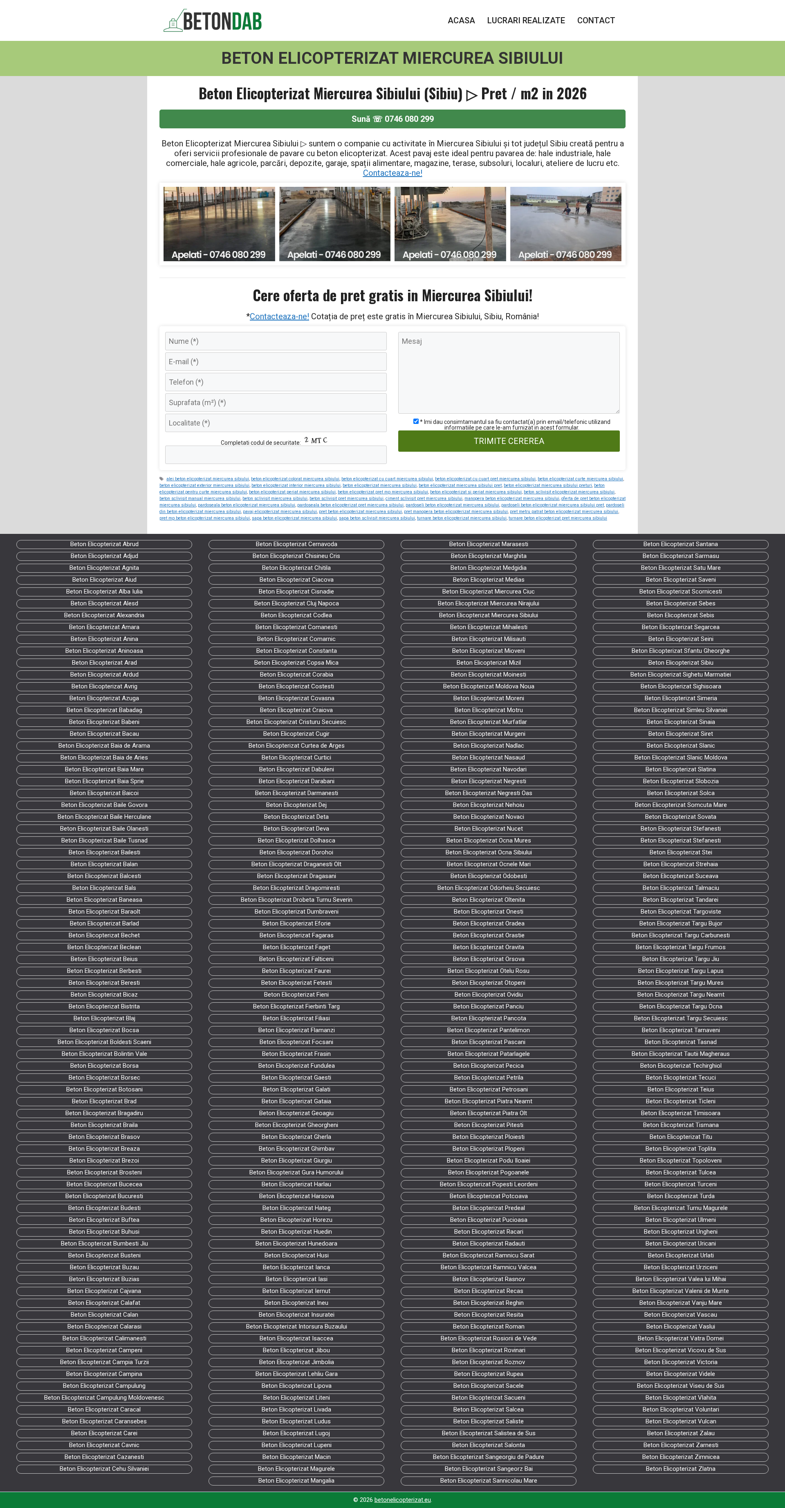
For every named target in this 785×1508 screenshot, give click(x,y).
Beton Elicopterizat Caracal (104, 1409)
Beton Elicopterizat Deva (296, 828)
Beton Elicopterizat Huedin (296, 1231)
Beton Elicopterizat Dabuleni (296, 769)
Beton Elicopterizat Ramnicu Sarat (488, 1255)
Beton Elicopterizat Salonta (488, 1445)
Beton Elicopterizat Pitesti (488, 1125)
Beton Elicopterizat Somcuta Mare (681, 805)
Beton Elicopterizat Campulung (104, 1385)
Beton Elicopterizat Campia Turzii (104, 1362)
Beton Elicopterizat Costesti (296, 686)
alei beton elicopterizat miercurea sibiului (207, 479)
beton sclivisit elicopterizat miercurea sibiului (569, 492)
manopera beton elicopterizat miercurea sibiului (511, 498)
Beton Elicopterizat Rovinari (488, 1350)
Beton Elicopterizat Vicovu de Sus (680, 1350)
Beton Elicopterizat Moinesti (488, 674)
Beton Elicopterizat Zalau (681, 1433)
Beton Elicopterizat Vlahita (681, 1397)
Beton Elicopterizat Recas (488, 1291)
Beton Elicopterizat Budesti (104, 1208)
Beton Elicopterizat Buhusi (104, 1231)
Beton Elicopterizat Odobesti (489, 876)
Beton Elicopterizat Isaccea (296, 1338)
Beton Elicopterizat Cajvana (104, 1291)
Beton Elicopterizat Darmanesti (296, 793)
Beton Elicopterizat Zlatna (680, 1468)
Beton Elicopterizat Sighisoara (681, 686)
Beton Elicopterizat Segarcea (681, 627)
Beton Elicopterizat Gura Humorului (296, 1172)
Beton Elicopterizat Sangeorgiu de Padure (488, 1457)
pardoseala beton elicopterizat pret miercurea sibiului (350, 505)
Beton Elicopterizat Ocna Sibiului (489, 852)
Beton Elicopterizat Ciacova (297, 579)
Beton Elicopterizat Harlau (296, 1184)
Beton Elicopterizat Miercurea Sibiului (488, 615)
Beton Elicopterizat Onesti (488, 911)
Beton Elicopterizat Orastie (489, 935)
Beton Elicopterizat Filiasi (296, 1018)
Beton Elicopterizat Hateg (296, 1208)
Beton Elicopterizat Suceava (680, 876)
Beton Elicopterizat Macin (296, 1457)
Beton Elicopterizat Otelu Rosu (488, 971)
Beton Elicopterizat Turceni (681, 1184)
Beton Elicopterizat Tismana (681, 1125)
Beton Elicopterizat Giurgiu (296, 1160)
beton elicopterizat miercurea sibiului (380, 485)
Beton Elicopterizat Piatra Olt (488, 1113)
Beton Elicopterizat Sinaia (681, 722)
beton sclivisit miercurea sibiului (274, 498)
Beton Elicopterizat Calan (104, 1314)
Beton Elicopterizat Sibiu (680, 662)
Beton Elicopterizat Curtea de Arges (297, 745)
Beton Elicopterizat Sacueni (488, 1397)
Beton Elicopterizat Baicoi (104, 793)
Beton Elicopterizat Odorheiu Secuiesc (488, 888)
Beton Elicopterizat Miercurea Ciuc (488, 591)
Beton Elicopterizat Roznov (488, 1362)
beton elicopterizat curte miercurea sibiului (580, 479)
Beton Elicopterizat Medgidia (489, 567)
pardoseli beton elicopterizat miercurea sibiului (452, 505)
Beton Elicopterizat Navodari (489, 769)
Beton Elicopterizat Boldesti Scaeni (104, 1042)
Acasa (461, 20)
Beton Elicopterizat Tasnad (681, 1042)
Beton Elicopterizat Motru (489, 710)
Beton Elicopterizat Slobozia (681, 781)
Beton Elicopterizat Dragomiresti (296, 888)
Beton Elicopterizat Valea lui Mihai (681, 1279)
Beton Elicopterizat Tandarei (680, 899)
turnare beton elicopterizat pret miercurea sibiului (558, 518)
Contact (596, 20)
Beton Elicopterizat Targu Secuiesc (681, 1018)
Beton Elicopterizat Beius (104, 959)
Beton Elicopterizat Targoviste (681, 911)
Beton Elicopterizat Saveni (681, 579)
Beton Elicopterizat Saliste (488, 1421)
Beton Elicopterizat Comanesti (296, 627)
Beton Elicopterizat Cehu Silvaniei (104, 1468)
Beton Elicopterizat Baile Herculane (104, 816)
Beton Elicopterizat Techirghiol (681, 1065)
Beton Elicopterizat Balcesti (104, 876)
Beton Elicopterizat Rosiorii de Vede (489, 1338)
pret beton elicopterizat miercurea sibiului (360, 511)
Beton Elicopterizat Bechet (104, 935)
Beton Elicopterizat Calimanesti (104, 1338)
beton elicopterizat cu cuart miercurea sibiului (387, 479)
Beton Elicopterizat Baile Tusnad (104, 840)
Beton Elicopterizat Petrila (488, 1077)
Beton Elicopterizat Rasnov (489, 1279)
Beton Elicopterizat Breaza (104, 1148)
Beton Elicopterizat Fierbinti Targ (296, 1006)
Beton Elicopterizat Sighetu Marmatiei (680, 674)
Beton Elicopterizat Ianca (296, 1267)
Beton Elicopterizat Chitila (296, 567)
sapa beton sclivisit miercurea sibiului (377, 518)
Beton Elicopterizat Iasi (296, 1279)
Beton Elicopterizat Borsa (104, 1065)
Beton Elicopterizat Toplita (681, 1148)
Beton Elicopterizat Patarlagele (489, 1054)
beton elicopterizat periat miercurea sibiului (292, 492)
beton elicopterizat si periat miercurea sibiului (476, 492)
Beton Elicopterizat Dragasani (296, 876)
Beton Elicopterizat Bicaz (104, 994)
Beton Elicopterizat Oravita (488, 947)
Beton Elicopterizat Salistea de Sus (489, 1433)
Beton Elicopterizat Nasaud (488, 757)
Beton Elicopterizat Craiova (296, 710)
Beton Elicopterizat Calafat (104, 1302)
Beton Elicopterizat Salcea (488, 1409)
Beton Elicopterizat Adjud (104, 556)
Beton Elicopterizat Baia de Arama (104, 745)
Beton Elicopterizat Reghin (488, 1302)
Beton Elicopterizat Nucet (489, 828)
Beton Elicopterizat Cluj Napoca (296, 603)
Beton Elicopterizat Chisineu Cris (296, 556)
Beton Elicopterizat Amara (104, 627)
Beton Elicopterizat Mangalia (296, 1480)
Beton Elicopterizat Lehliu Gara (297, 1374)
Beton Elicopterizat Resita (488, 1314)
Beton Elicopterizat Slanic (681, 745)
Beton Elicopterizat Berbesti (104, 971)
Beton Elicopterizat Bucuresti (104, 1196)
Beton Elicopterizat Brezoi (104, 1160)
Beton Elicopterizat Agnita (104, 567)
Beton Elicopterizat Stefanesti (681, 828)
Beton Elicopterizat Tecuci (681, 1077)
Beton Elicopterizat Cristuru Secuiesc (296, 722)
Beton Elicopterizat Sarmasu (681, 556)
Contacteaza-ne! (392, 173)
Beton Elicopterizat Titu (681, 1137)
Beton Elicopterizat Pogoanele (488, 1172)
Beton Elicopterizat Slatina (681, 769)
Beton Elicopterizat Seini (680, 639)
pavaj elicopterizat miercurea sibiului (280, 511)
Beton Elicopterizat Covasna (296, 698)
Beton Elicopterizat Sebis (680, 615)
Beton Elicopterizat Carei (104, 1433)
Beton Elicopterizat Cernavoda (296, 544)
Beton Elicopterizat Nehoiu (488, 805)
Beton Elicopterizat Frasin (296, 1054)
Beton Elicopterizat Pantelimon (488, 1030)
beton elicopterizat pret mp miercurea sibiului (383, 492)
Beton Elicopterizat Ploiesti (489, 1137)
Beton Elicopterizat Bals (104, 888)
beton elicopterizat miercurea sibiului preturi (548, 485)
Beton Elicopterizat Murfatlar (488, 722)
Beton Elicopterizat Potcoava (489, 1196)
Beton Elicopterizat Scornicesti (680, 591)
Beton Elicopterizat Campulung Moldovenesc (104, 1397)
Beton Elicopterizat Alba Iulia (104, 591)
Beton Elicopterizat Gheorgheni (296, 1125)
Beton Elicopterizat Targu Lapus (681, 971)
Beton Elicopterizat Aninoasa (104, 650)
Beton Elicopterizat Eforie (296, 923)
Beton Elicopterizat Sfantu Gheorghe (681, 650)
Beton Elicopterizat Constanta (296, 650)
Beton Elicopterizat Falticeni (296, 959)
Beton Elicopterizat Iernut (296, 1291)
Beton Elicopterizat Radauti (489, 1243)
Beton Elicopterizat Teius (681, 1089)
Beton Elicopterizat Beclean (104, 947)
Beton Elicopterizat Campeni (104, 1350)
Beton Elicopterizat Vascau (680, 1314)
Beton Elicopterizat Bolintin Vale (104, 1054)
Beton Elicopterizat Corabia (296, 674)
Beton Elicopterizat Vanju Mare (680, 1302)
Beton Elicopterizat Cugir (296, 733)
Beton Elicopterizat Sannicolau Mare (488, 1480)
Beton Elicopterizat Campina (104, 1374)
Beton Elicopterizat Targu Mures (681, 982)
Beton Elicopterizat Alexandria (104, 615)
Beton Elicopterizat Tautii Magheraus (681, 1054)
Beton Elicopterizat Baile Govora (104, 805)
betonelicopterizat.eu (403, 1500)
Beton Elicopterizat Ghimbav (296, 1148)
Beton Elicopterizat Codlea (296, 615)
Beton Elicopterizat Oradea (489, 923)
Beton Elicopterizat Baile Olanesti (104, 828)
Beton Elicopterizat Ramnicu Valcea (488, 1267)
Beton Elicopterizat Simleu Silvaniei (680, 710)
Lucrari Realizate (526, 20)
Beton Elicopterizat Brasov (104, 1137)
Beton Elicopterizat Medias (489, 579)
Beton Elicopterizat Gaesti (296, 1077)
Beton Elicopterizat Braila (104, 1125)
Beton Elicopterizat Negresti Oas (488, 793)
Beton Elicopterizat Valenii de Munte (680, 1291)
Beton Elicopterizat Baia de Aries (104, 757)
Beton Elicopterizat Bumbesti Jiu (104, 1243)
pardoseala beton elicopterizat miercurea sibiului (246, 505)
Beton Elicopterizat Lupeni (297, 1445)
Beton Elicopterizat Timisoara (680, 1113)
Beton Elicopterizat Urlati (681, 1255)
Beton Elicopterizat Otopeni (488, 982)
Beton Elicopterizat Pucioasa (488, 1219)
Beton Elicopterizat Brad (104, 1101)
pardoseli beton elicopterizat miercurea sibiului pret (552, 505)
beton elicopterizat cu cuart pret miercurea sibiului (485, 479)
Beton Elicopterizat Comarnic (296, 639)
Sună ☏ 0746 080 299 (393, 119)
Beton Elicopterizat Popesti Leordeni (489, 1184)
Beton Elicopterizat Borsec (104, 1077)
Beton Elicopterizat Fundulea (296, 1065)
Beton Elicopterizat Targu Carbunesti (681, 935)
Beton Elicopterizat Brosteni (104, 1172)
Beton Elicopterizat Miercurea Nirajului (488, 603)
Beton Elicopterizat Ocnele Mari (489, 864)
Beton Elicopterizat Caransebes (104, 1421)
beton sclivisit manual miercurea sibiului (199, 498)
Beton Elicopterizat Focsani (296, 1042)
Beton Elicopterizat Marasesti (488, 544)
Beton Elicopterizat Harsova (296, 1196)
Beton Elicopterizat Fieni (296, 994)
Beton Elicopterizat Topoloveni (681, 1160)
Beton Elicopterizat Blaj (104, 1018)
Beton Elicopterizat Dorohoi (296, 852)
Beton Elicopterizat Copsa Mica (296, 662)
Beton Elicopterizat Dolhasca (296, 840)
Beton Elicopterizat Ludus (296, 1421)
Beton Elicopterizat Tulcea (681, 1172)
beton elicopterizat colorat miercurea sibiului (295, 479)
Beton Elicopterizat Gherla (296, 1137)
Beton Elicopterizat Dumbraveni (297, 911)
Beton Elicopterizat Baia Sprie (104, 781)
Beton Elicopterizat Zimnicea (681, 1457)
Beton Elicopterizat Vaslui (680, 1326)
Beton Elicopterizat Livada (296, 1409)
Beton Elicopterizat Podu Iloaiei (488, 1160)
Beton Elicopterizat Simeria (681, 698)
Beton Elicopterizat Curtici (296, 757)
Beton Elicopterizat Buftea (104, 1219)
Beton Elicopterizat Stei (681, 852)
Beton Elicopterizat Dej (296, 805)
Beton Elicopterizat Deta (296, 816)
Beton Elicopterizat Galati (296, 1089)
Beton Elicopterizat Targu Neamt (680, 994)
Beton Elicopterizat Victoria (681, 1362)
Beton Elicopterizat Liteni (296, 1397)
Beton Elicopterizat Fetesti (296, 982)
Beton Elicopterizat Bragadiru (104, 1113)
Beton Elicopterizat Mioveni (488, 650)
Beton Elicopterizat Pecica (488, 1065)
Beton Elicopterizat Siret (680, 733)
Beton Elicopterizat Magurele (296, 1468)
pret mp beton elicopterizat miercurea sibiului (204, 518)
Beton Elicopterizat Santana (681, 544)
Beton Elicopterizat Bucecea (104, 1184)
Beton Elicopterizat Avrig (104, 686)
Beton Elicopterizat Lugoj (296, 1433)
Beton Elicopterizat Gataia (296, 1101)
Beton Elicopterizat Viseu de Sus (680, 1385)
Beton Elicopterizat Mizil (489, 662)
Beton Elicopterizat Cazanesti (104, 1457)
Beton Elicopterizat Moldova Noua (488, 686)
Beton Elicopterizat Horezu (296, 1219)
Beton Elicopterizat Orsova (489, 959)
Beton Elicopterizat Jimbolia (296, 1362)
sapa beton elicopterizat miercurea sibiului (294, 518)
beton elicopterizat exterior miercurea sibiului (204, 485)
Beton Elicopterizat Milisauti (489, 639)
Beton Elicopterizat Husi (297, 1255)
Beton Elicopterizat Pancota (488, 1018)
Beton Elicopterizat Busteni (104, 1255)
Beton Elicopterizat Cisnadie (296, 591)
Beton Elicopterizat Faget (296, 947)
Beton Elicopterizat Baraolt (104, 911)
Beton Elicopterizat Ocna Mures (488, 840)
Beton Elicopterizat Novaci (488, 816)
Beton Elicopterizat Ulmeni (681, 1219)
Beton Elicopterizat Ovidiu (489, 994)
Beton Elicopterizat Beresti (104, 982)
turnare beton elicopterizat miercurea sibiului (462, 518)
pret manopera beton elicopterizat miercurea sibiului (456, 511)
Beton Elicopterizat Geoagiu (296, 1113)
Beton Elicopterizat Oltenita (488, 899)
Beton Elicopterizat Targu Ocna (680, 1006)
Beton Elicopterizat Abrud (104, 544)
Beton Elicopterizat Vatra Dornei (681, 1338)
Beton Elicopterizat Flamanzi (296, 1030)
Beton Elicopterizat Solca (681, 793)
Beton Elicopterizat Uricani (681, 1243)
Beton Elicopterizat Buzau (104, 1267)
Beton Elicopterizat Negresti (488, 781)
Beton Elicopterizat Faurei (296, 971)
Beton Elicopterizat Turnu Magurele (681, 1208)
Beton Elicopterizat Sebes (680, 603)
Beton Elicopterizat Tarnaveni (681, 1030)
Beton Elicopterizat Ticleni (680, 1101)
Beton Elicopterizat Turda (681, 1196)
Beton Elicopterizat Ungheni (681, 1231)
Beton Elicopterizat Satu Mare (681, 567)
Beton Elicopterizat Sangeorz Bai (489, 1468)
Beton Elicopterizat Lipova (297, 1385)
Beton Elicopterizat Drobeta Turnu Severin (296, 899)
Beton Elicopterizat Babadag (104, 710)
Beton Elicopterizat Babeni (104, 722)
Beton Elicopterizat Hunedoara (296, 1243)
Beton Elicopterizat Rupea (488, 1374)
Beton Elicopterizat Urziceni (681, 1267)
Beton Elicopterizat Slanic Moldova (681, 757)
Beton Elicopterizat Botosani (104, 1089)
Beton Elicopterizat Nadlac (488, 745)
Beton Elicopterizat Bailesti (104, 852)
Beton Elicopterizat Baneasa (104, 899)
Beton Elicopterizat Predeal (489, 1208)
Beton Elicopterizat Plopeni (489, 1148)
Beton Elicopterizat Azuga (104, 698)
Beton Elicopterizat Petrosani (489, 1089)
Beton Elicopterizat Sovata (680, 816)
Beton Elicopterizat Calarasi (104, 1326)
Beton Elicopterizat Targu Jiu (680, 959)
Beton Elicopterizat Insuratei (296, 1314)
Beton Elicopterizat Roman (489, 1326)
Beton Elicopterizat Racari (488, 1231)
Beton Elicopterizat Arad (104, 662)
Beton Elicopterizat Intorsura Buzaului (296, 1326)
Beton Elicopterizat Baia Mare (104, 769)
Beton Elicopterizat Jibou (296, 1350)
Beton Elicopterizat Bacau (104, 733)
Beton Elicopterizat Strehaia (681, 864)
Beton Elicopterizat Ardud (104, 674)
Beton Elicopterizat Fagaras (297, 935)
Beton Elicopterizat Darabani (296, 781)
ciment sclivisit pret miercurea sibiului (424, 498)
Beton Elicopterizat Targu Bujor (680, 923)
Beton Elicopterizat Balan (104, 864)
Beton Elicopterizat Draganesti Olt (296, 864)
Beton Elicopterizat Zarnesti (681, 1445)
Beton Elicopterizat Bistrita (104, 1006)
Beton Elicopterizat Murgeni (488, 733)
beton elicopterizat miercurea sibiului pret (460, 485)
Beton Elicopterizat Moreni (488, 698)
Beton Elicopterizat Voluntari (681, 1409)
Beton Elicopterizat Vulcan (681, 1421)
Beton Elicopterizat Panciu (488, 1006)
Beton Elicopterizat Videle (680, 1374)
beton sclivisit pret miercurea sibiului (347, 498)
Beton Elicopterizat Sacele (488, 1385)
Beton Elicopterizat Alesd (104, 603)
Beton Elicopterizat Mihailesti (488, 627)
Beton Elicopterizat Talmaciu (681, 888)
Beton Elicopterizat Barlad (104, 923)
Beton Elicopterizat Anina (104, 639)
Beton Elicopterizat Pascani (488, 1042)
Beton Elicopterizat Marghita (489, 556)
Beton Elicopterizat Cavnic (104, 1445)
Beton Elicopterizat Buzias (104, 1279)
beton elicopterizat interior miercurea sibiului (296, 485)
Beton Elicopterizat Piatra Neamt (488, 1101)
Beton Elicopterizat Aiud (104, 579)
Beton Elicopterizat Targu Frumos (681, 947)
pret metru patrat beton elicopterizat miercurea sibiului (564, 511)
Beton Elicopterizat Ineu (296, 1302)
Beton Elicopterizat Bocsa (104, 1030)
